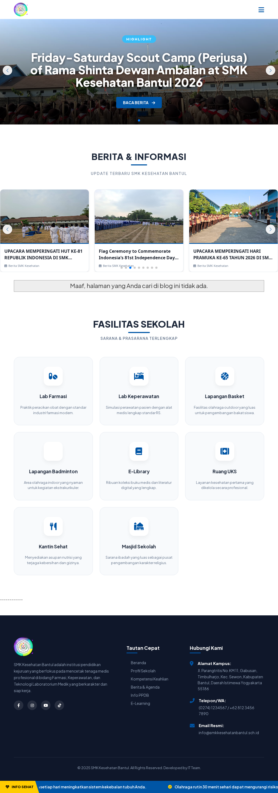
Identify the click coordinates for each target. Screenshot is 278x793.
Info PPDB (140, 695)
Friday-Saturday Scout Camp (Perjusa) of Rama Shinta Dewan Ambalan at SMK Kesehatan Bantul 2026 (139, 69)
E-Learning (140, 703)
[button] (270, 70)
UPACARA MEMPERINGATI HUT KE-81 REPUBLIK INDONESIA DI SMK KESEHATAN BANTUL (43, 254)
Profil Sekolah (143, 670)
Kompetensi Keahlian (149, 678)
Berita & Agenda (145, 687)
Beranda (138, 662)
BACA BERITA (136, 102)
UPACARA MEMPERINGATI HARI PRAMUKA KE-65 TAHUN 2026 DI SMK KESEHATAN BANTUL (232, 254)
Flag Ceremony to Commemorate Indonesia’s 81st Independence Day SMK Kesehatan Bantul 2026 (137, 254)
